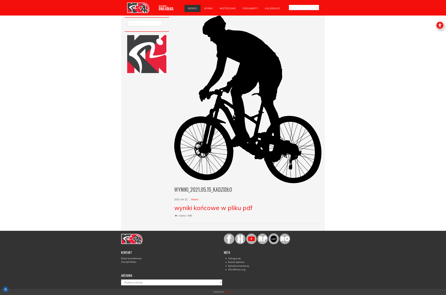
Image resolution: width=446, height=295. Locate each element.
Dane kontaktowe (131, 258)
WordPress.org (236, 269)
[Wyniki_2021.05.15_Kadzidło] (247, 99)
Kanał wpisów (236, 262)
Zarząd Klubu (128, 261)
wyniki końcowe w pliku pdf (213, 208)
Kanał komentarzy (238, 265)
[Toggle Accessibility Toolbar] (440, 25)
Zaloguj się (234, 258)
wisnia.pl (228, 292)
